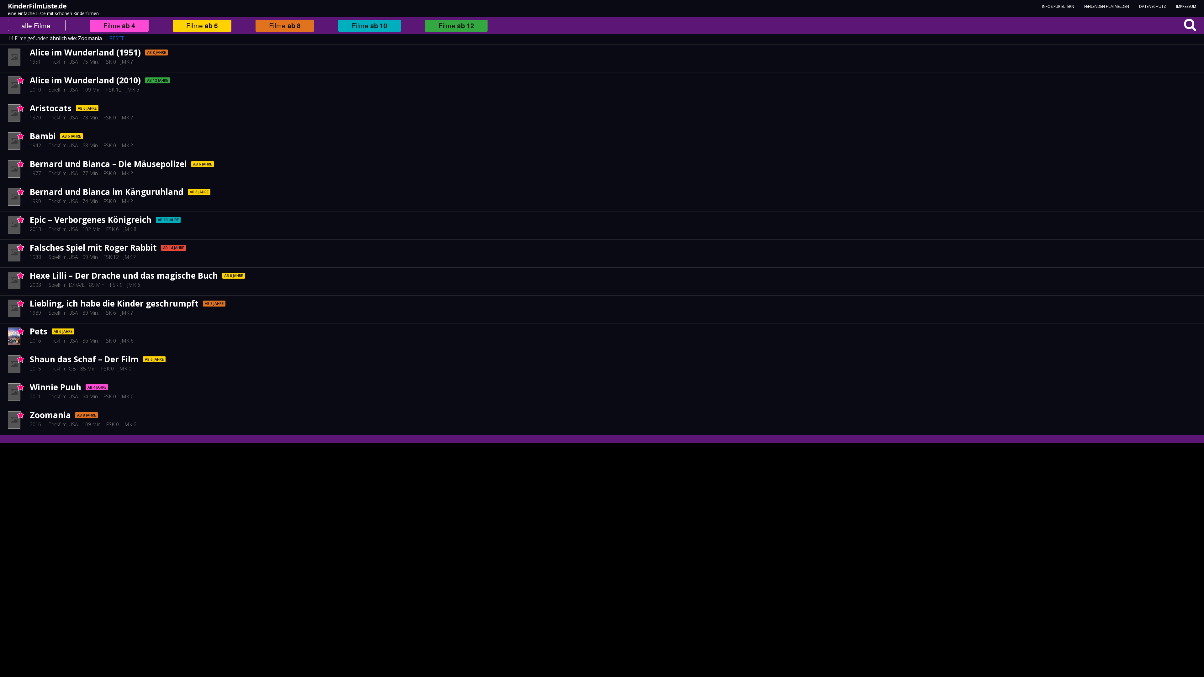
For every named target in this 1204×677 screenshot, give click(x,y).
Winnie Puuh (55, 387)
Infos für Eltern (1058, 6)
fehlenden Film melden (1106, 6)
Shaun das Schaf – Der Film (84, 359)
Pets (38, 331)
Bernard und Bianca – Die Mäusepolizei (108, 164)
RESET (116, 38)
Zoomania (90, 38)
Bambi (43, 136)
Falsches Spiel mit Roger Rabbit (93, 247)
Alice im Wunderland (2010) (85, 80)
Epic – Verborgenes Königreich (90, 219)
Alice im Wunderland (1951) (85, 52)
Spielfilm (57, 89)
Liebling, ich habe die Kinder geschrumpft (114, 303)
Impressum (1186, 6)
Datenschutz (1152, 6)
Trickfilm (57, 61)
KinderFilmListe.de (37, 6)
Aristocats (50, 108)
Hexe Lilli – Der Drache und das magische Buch (124, 275)
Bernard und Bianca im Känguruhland (106, 191)
